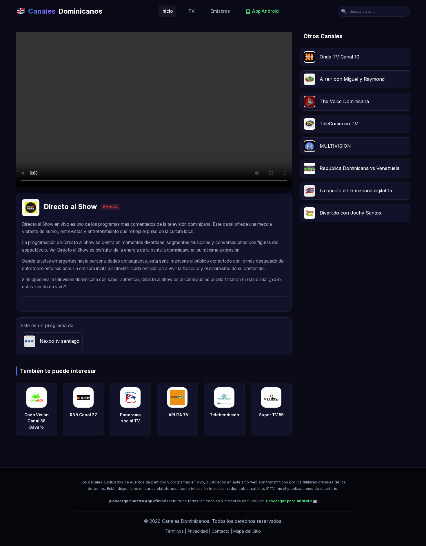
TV (191, 11)
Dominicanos (65, 11)
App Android (265, 11)
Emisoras (220, 11)
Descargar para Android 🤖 (291, 501)
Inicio (167, 11)
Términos (174, 531)
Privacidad (197, 531)
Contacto (221, 531)
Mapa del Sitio (247, 531)
